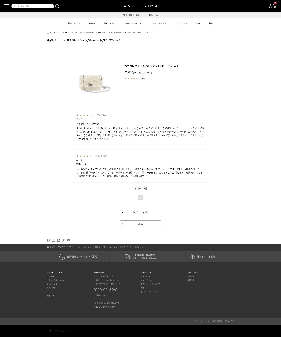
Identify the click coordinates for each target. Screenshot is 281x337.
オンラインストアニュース (151, 292)
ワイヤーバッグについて (150, 284)
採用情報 (190, 280)
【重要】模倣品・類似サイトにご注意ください (140, 15)
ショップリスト (146, 280)
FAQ (48, 292)
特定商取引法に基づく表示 (223, 321)
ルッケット (90, 32)
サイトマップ (52, 296)
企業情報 (190, 276)
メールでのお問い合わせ (103, 276)
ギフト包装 (51, 288)
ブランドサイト (146, 276)
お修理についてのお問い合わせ (106, 280)
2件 (143, 78)
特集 (142, 288)
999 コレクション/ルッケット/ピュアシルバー (116, 32)
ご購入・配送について (55, 280)
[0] (275, 7)
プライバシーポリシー (202, 321)
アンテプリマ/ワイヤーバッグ (71, 32)
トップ (52, 32)
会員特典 (50, 276)
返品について (52, 284)
